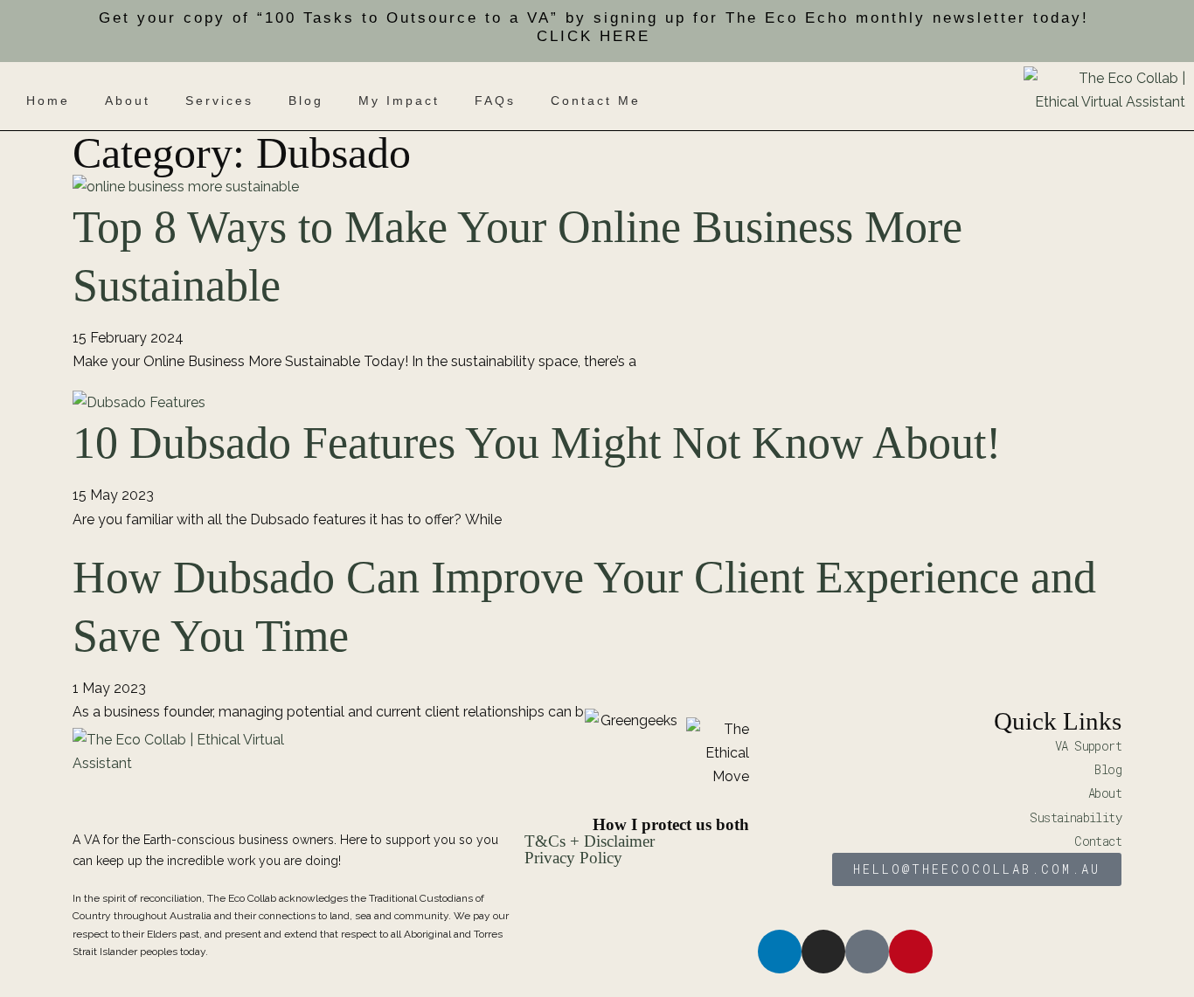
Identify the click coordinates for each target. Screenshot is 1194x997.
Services (219, 101)
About (127, 101)
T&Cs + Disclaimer (589, 841)
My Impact (399, 101)
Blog (305, 101)
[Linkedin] (780, 951)
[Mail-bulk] (867, 951)
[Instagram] (823, 951)
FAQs (495, 101)
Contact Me (596, 101)
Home (48, 101)
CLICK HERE (593, 36)
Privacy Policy (573, 857)
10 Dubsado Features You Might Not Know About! (537, 442)
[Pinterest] (911, 951)
